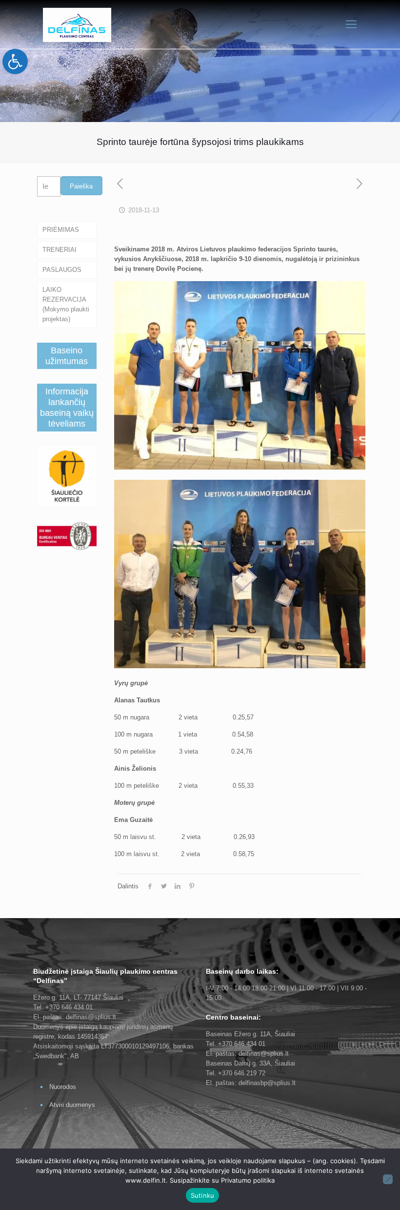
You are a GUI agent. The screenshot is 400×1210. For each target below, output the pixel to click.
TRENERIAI (59, 249)
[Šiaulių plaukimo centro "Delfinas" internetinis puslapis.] (77, 24)
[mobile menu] (351, 24)
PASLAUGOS (61, 269)
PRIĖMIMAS (60, 229)
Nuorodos (62, 1086)
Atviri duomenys (72, 1104)
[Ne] (388, 1179)
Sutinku (203, 1195)
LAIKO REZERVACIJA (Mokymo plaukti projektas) (65, 304)
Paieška (81, 186)
